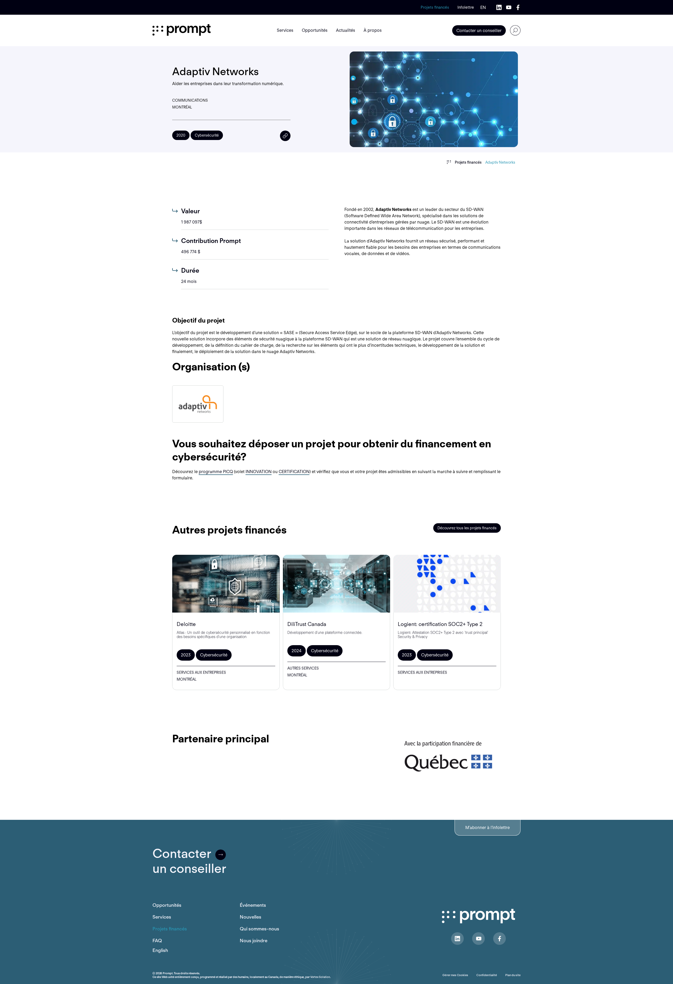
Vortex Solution (320, 977)
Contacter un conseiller (479, 30)
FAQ (157, 940)
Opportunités (166, 905)
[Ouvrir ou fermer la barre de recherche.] (515, 30)
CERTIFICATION (294, 471)
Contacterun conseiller (189, 861)
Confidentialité (486, 975)
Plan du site (513, 975)
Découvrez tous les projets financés (467, 528)
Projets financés (435, 7)
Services (161, 917)
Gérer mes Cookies (455, 975)
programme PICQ (216, 471)
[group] (197, 404)
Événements (253, 905)
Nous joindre (253, 940)
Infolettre (465, 7)
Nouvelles (250, 917)
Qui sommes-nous (259, 928)
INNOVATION (259, 471)
